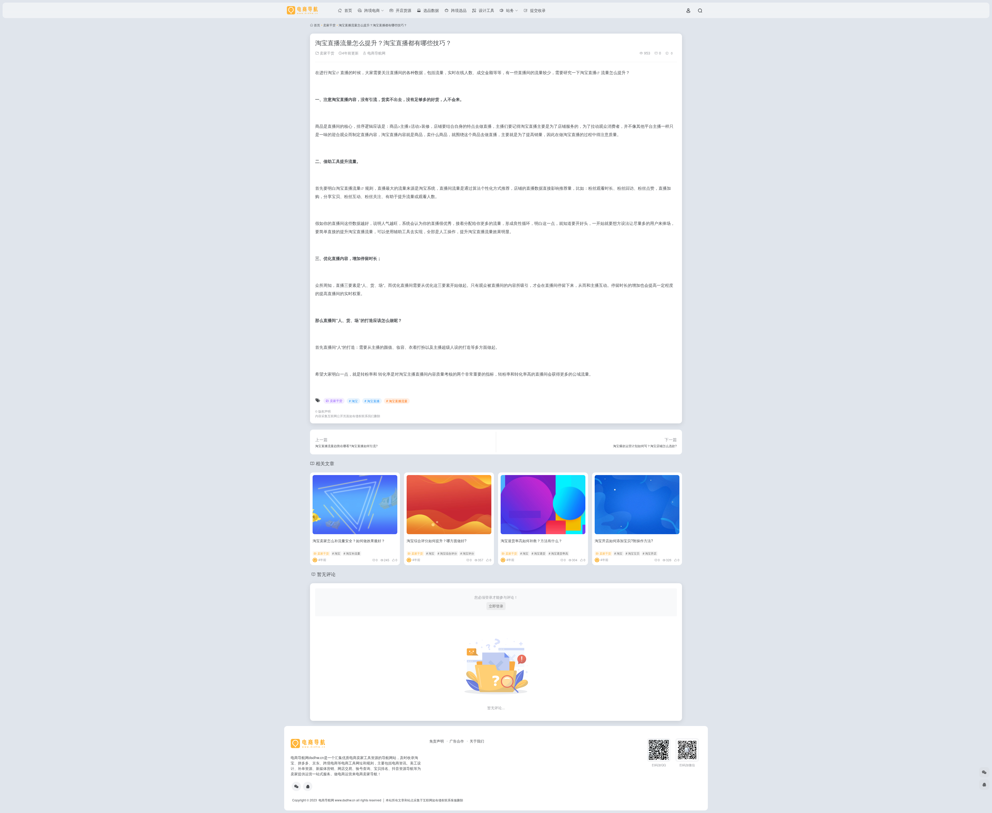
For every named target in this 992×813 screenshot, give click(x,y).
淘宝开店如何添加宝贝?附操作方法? (624, 540)
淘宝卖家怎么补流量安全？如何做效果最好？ (349, 540)
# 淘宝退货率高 (558, 553)
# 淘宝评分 (467, 553)
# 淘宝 (353, 401)
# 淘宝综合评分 (447, 553)
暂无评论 (326, 574)
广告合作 (457, 741)
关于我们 (477, 741)
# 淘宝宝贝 (632, 553)
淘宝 (332, 72)
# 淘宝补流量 (352, 553)
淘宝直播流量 (348, 188)
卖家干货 (329, 25)
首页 (317, 25)
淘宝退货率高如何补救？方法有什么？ (531, 540)
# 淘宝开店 (649, 553)
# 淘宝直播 (372, 401)
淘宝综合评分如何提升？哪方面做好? (437, 540)
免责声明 (436, 741)
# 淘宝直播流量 (396, 401)
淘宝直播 (588, 72)
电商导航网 (375, 53)
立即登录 (496, 606)
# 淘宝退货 (538, 553)
